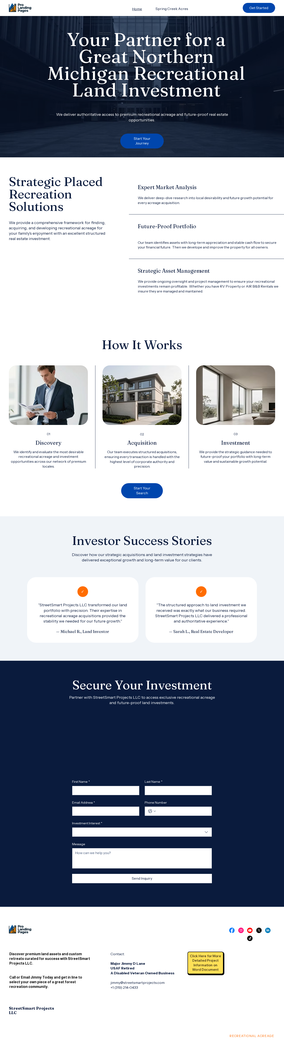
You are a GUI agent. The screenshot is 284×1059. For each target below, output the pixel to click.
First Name (81, 782)
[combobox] (142, 832)
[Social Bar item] (232, 930)
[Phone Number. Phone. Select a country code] (152, 811)
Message (78, 844)
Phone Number (156, 803)
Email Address (83, 803)
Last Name (153, 782)
